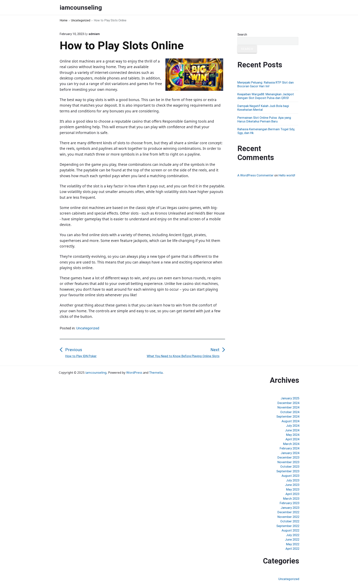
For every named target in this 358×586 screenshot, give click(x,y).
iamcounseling (95, 372)
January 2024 (290, 453)
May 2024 (292, 435)
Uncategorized (87, 328)
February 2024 (289, 448)
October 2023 (289, 466)
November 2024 (288, 407)
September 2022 (287, 526)
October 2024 (289, 412)
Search (242, 34)
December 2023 (288, 457)
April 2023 (292, 494)
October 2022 (289, 521)
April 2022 (292, 548)
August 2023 (290, 476)
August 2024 (290, 421)
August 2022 (290, 530)
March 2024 (291, 444)
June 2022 (292, 539)
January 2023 (290, 508)
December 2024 (288, 403)
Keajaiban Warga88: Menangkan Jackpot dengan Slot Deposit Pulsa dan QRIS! (265, 96)
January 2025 (290, 398)
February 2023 (289, 503)
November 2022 (288, 517)
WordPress (134, 372)
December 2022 (288, 512)
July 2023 (292, 480)
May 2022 (292, 544)
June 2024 (292, 430)
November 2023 (288, 462)
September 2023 (287, 471)
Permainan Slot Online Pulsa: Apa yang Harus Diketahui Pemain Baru (264, 119)
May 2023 (292, 489)
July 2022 (292, 535)
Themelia (156, 372)
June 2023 (292, 485)
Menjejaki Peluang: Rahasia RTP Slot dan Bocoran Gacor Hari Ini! (265, 84)
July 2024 (292, 425)
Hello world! (287, 175)
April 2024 (292, 439)
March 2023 (291, 498)
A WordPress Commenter (255, 175)
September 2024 (287, 416)
